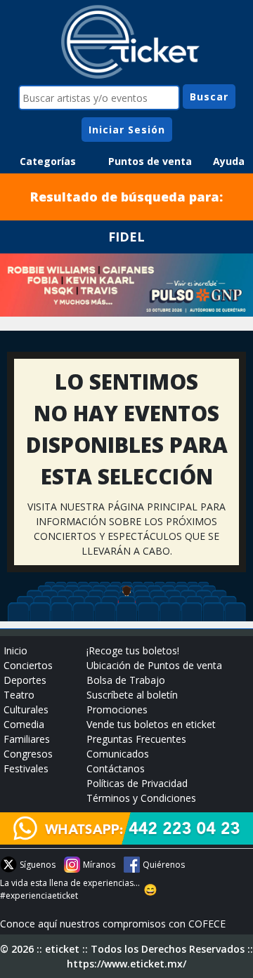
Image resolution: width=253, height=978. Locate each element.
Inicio (15, 650)
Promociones (117, 709)
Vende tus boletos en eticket (151, 724)
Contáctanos (115, 768)
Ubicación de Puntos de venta (154, 665)
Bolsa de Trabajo (125, 680)
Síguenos (38, 865)
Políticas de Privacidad (137, 783)
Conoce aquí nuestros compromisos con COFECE (113, 923)
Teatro (19, 694)
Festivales (26, 768)
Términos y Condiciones (141, 798)
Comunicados (117, 753)
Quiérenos (164, 865)
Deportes (25, 680)
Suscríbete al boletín (132, 694)
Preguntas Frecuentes (136, 739)
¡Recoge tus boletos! (132, 650)
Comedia (24, 724)
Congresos (28, 753)
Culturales (26, 709)
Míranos (99, 865)
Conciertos (28, 665)
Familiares (27, 739)
